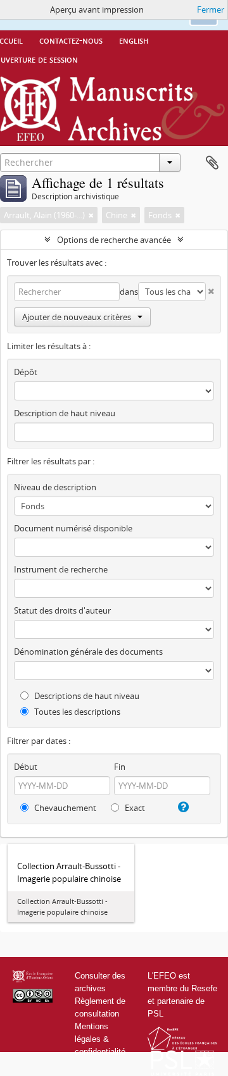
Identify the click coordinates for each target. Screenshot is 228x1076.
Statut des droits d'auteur (62, 610)
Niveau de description (55, 487)
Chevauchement (64, 807)
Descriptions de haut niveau (85, 696)
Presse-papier (212, 163)
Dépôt (25, 372)
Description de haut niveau (64, 413)
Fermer (210, 9)
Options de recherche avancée (114, 239)
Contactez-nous (71, 40)
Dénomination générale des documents (88, 651)
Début (25, 766)
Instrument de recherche (61, 569)
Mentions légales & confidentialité (100, 1039)
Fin (119, 766)
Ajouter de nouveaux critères (76, 317)
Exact (134, 807)
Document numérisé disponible (73, 528)
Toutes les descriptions (76, 711)
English (133, 40)
